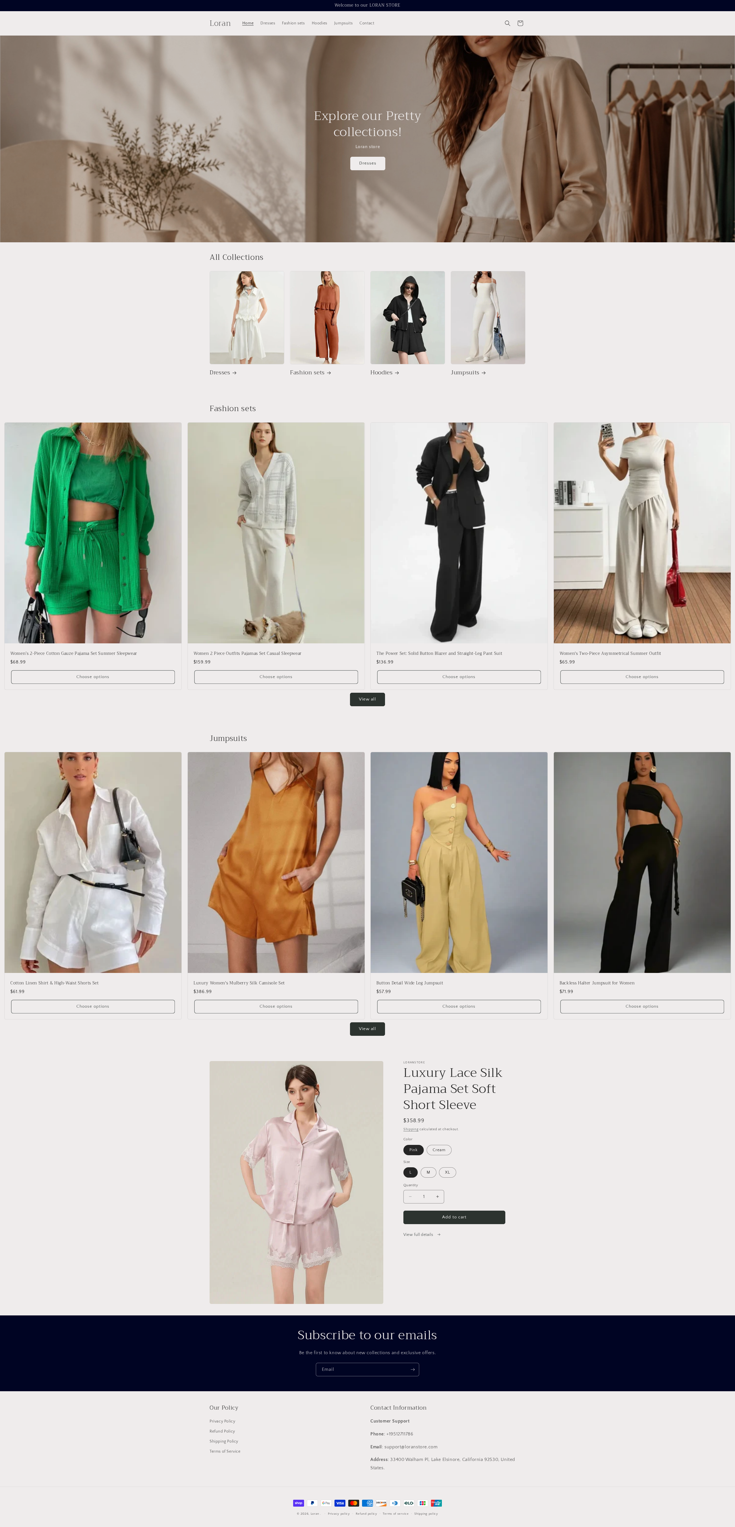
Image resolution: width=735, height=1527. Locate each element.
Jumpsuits (465, 372)
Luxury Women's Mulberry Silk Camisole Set (239, 983)
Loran (315, 1514)
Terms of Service (225, 1451)
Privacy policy (339, 1514)
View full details (418, 1234)
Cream (439, 1150)
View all (367, 699)
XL (447, 1172)
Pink (413, 1150)
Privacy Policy (222, 1421)
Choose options (92, 676)
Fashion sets (307, 372)
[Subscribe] (412, 1369)
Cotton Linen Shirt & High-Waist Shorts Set (54, 983)
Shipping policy (426, 1514)
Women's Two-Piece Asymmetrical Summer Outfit (610, 653)
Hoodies (381, 372)
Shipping (411, 1129)
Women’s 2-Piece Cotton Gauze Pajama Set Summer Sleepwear (73, 653)
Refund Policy (222, 1431)
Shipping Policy (224, 1441)
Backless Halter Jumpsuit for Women (597, 983)
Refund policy (366, 1514)
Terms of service (396, 1514)
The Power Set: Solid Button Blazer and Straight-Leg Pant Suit (439, 653)
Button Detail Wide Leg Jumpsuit (409, 983)
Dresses (367, 163)
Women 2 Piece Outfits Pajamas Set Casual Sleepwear (248, 653)
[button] (507, 23)
